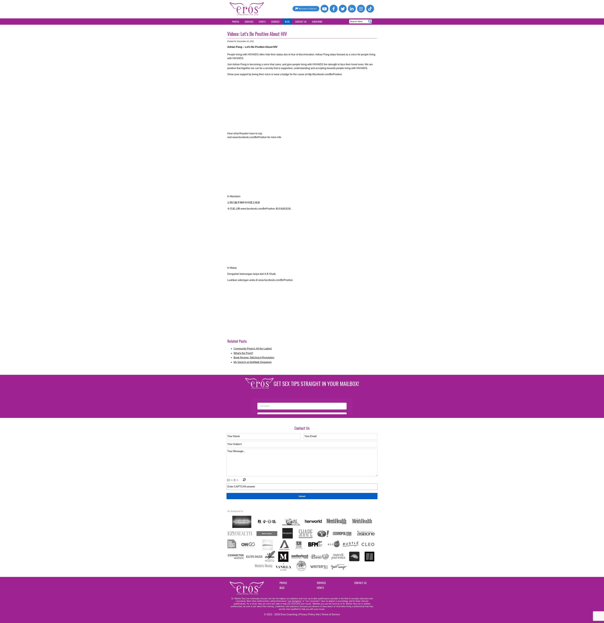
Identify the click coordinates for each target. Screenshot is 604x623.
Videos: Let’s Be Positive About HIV (257, 33)
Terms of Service (331, 614)
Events (262, 21)
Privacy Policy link (309, 614)
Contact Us (301, 21)
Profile (235, 21)
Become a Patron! (308, 8)
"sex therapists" (294, 601)
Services (249, 21)
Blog (287, 21)
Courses (275, 21)
